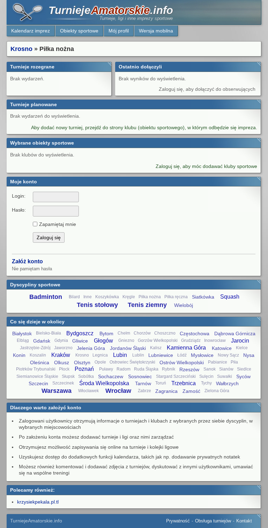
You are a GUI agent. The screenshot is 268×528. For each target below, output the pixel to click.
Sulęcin (206, 376)
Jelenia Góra (91, 348)
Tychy (206, 383)
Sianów (226, 369)
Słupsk (68, 376)
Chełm (124, 333)
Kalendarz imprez (30, 31)
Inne (87, 296)
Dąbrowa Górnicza (234, 333)
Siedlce (244, 369)
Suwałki (224, 376)
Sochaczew (110, 376)
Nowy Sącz (228, 355)
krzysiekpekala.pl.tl (38, 502)
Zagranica (166, 391)
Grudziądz (191, 340)
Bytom (106, 333)
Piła (234, 362)
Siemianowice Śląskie (37, 376)
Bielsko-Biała (48, 333)
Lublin (138, 355)
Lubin (120, 355)
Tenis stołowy (97, 304)
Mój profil (119, 31)
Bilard (74, 296)
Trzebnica (183, 383)
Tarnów (143, 383)
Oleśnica (39, 362)
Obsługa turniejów (213, 520)
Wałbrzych (227, 383)
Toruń (160, 383)
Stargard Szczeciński (176, 376)
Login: (18, 196)
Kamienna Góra (186, 348)
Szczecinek (63, 383)
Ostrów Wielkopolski (181, 362)
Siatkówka (203, 297)
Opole (100, 362)
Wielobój (183, 305)
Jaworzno (63, 347)
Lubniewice (160, 355)
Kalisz (156, 347)
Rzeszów (189, 369)
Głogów (103, 341)
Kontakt (244, 520)
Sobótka (86, 376)
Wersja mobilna (156, 31)
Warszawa (57, 390)
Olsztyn (82, 362)
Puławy (106, 369)
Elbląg (23, 340)
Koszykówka (107, 296)
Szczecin (38, 383)
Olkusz (61, 362)
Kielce (242, 347)
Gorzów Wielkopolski (158, 340)
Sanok (209, 369)
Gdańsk (41, 341)
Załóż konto (27, 261)
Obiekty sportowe (79, 31)
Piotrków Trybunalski (35, 369)
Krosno (21, 48)
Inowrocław (215, 340)
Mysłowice (202, 355)
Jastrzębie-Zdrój (35, 347)
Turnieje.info (111, 10)
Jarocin (240, 341)
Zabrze (144, 390)
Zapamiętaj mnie (57, 224)
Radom (124, 369)
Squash (229, 297)
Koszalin (38, 355)
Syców (243, 376)
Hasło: (19, 210)
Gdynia (61, 340)
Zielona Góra (216, 390)
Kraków (60, 355)
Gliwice (80, 341)
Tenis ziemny (147, 304)
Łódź (182, 355)
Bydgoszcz (80, 333)
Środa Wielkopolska (104, 383)
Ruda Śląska (146, 369)
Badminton (45, 296)
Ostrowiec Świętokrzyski (132, 362)
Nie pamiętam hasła (32, 268)
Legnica (100, 355)
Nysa (248, 355)
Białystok (22, 333)
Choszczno (165, 333)
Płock (64, 369)
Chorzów (142, 333)
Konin (19, 355)
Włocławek (88, 390)
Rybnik (168, 369)
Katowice (222, 348)
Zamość (191, 391)
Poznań (84, 369)
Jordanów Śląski (128, 348)
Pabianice (217, 362)
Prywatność (178, 520)
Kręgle (128, 296)
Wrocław (118, 390)
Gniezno (126, 340)
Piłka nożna (150, 296)
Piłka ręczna (176, 296)
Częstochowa (194, 333)
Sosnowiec (140, 376)
